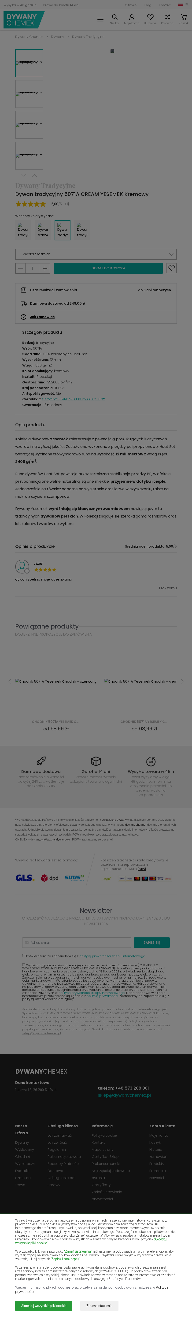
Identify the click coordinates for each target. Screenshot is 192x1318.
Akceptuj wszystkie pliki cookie (43, 1306)
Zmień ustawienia (99, 1306)
